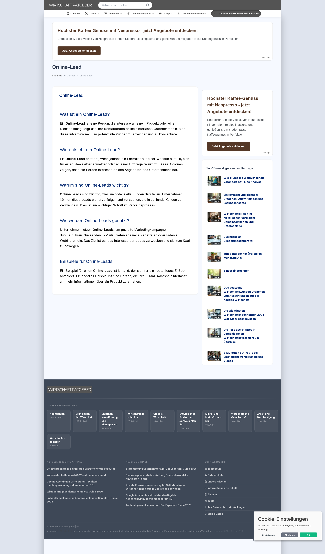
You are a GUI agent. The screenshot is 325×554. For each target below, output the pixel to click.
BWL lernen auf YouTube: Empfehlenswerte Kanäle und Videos (243, 356)
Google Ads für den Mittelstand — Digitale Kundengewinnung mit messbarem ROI (72, 483)
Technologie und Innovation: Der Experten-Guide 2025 (158, 505)
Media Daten (215, 513)
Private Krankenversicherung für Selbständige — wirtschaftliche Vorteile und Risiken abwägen (155, 487)
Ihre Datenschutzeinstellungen (226, 507)
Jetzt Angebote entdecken (79, 50)
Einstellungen (268, 535)
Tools (210, 500)
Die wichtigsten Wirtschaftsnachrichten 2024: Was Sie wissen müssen (244, 314)
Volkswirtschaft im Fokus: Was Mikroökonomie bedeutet (81, 468)
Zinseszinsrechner (236, 270)
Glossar (212, 494)
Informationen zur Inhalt (222, 488)
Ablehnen (290, 535)
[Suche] (147, 5)
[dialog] (288, 525)
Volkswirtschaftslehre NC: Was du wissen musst (76, 475)
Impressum (214, 468)
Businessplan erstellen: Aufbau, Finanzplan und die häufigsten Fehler (157, 477)
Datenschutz (215, 475)
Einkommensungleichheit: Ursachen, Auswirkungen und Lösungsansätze (243, 199)
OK (308, 535)
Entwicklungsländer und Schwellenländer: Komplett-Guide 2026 (82, 500)
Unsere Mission (216, 481)
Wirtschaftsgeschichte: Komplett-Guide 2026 (75, 491)
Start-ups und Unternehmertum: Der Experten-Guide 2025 (161, 468)
